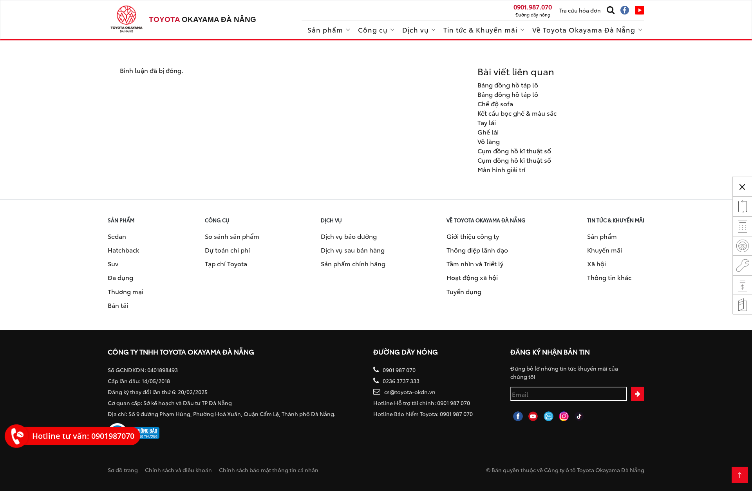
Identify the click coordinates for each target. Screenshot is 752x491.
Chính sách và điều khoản (178, 470)
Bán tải (118, 304)
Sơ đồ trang (123, 470)
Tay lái (486, 122)
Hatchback (123, 249)
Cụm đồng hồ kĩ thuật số (514, 150)
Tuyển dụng (463, 291)
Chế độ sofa (495, 103)
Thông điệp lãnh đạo (477, 249)
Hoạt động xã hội (472, 277)
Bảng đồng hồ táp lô (507, 84)
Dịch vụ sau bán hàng (353, 249)
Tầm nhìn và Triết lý (474, 263)
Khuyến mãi (604, 249)
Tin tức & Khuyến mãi (480, 29)
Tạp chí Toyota (226, 263)
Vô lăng (488, 140)
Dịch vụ (415, 29)
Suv (113, 263)
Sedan (117, 235)
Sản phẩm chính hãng (353, 263)
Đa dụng (120, 277)
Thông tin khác (609, 277)
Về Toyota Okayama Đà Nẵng (583, 29)
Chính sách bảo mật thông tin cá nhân (268, 470)
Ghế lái (488, 131)
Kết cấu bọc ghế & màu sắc (517, 112)
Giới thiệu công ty (472, 235)
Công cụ (372, 29)
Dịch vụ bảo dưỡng (349, 235)
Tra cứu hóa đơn (580, 10)
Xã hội (596, 263)
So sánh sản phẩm (232, 235)
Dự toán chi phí (227, 249)
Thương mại (125, 291)
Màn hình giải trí (501, 169)
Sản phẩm (325, 29)
